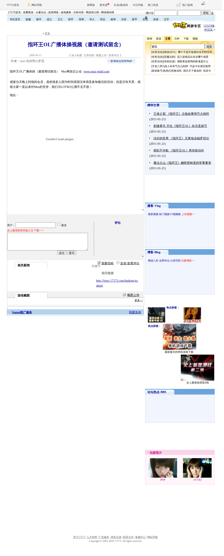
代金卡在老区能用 (200, 66)
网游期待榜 (107, 12)
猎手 (70, 19)
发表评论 (114, 55)
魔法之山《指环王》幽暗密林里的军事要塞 (182, 162)
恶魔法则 (169, 56)
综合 (102, 19)
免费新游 (28, 12)
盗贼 (28, 19)
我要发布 (135, 312)
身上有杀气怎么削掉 (176, 66)
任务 (124, 19)
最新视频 (153, 214)
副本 (113, 19)
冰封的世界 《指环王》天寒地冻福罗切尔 (181, 138)
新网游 (91, 5)
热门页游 (153, 5)
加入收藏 (76, 55)
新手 (134, 19)
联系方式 (128, 537)
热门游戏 (187, 5)
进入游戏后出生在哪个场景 (192, 56)
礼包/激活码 (121, 5)
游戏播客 (66, 12)
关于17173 (79, 537)
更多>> (139, 300)
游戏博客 (53, 12)
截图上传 (101, 55)
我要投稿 (107, 263)
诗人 (92, 19)
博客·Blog (153, 252)
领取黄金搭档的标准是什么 (192, 61)
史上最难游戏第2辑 (197, 382)
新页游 (103, 5)
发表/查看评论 (129, 263)
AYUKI (197, 479)
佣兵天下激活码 (192, 70)
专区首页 (15, 19)
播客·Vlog (154, 205)
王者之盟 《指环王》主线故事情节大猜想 (181, 113)
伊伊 (162, 479)
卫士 (60, 19)
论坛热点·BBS (156, 392)
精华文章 (153, 105)
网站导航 (36, 5)
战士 (49, 19)
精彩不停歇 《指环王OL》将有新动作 (178, 150)
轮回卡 (207, 70)
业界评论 (164, 260)
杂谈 (155, 19)
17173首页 (13, 5)
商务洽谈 (116, 537)
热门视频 (164, 214)
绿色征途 (169, 61)
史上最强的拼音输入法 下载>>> (25, 230)
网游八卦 (153, 260)
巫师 (81, 19)
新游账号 (157, 70)
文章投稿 (89, 55)
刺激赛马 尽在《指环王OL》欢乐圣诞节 (180, 126)
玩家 (153, 452)
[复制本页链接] (121, 62)
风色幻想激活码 (172, 70)
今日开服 (138, 5)
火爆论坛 (41, 12)
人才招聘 (92, 537)
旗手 (38, 19)
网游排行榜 (92, 12)
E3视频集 (175, 214)
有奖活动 (157, 52)
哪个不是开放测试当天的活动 (195, 52)
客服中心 (140, 537)
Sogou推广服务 (22, 312)
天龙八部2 (158, 66)
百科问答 (78, 12)
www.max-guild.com (96, 71)
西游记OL (169, 52)
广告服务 (104, 537)
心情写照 (175, 260)
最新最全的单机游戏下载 (179, 352)
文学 (166, 19)
